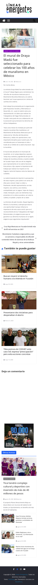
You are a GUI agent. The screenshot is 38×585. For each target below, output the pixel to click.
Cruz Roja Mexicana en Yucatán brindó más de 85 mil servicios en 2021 (20, 227)
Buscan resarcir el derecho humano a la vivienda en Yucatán (18, 277)
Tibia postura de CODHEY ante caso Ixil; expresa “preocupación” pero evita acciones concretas (18, 351)
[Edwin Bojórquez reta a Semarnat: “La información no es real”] (8, 536)
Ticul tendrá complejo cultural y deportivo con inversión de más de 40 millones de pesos (16, 488)
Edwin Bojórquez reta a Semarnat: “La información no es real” (24, 534)
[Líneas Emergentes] (4, 20)
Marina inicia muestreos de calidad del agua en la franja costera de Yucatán (25, 549)
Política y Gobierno (9, 479)
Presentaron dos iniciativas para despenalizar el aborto (18, 313)
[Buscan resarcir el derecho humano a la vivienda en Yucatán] (19, 256)
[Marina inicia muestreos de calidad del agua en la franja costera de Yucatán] (8, 550)
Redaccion (18, 81)
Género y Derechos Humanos (12, 51)
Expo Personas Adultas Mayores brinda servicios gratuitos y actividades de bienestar (24, 519)
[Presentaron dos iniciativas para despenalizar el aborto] (19, 292)
